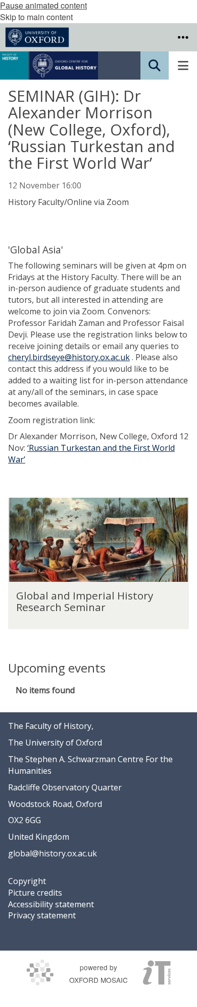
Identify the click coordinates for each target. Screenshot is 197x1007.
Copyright (27, 881)
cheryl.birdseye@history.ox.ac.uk (69, 357)
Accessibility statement (51, 904)
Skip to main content (36, 17)
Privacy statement (42, 915)
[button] (183, 37)
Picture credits (35, 892)
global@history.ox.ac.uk (52, 853)
